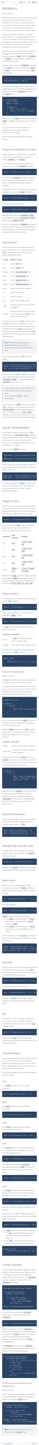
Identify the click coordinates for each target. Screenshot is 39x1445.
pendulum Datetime (11, 345)
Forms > (34, 1443)
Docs (29, 2)
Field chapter (31, 417)
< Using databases (7, 1443)
